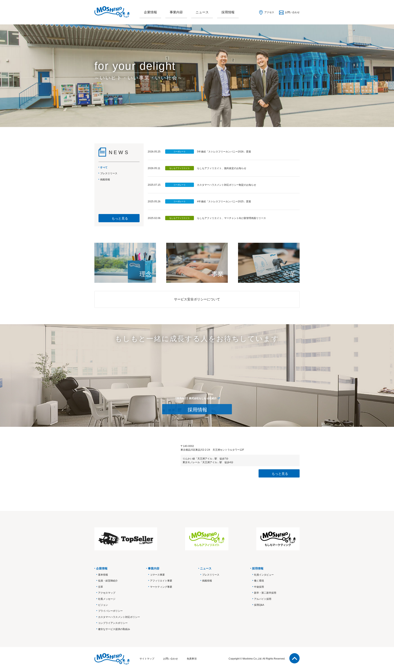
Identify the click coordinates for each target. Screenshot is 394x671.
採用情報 (228, 12)
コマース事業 (157, 574)
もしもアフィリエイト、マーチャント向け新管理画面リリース (231, 218)
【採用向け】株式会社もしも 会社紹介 (195, 398)
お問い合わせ (292, 12)
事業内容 (176, 12)
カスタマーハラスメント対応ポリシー (119, 617)
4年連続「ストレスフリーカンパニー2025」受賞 (224, 201)
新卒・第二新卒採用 (265, 592)
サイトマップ (147, 658)
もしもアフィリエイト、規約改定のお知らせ (221, 168)
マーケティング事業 (161, 586)
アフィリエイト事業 (161, 580)
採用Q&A (259, 604)
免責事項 (192, 658)
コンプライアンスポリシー (113, 623)
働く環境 (259, 580)
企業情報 (150, 12)
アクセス (269, 12)
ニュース (202, 12)
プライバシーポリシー (110, 610)
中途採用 (259, 586)
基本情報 (103, 574)
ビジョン (103, 604)
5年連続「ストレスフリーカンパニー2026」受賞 (224, 151)
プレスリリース (210, 574)
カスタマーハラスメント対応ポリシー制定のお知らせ (226, 184)
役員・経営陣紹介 (108, 580)
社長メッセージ (106, 599)
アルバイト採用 (262, 599)
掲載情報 (207, 580)
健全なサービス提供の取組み (114, 629)
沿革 (100, 586)
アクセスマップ (106, 592)
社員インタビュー (264, 574)
